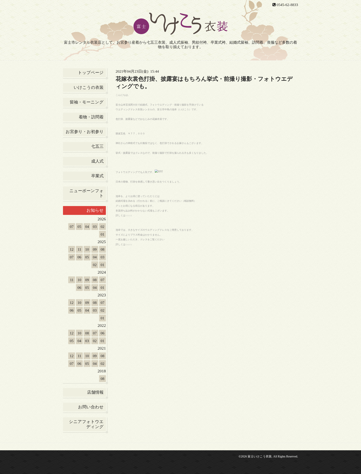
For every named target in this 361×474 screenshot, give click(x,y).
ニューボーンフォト (86, 193)
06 (79, 257)
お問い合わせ (91, 407)
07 (72, 226)
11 (79, 249)
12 (72, 249)
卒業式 (97, 175)
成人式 (97, 161)
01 (102, 234)
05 (79, 226)
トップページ (91, 72)
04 (87, 226)
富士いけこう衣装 (260, 456)
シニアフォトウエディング (86, 424)
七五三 (97, 146)
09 (95, 249)
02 (102, 226)
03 (95, 226)
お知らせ (95, 210)
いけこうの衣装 (89, 87)
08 (102, 249)
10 (87, 249)
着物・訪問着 (91, 117)
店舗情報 (95, 392)
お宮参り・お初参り (85, 131)
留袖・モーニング (87, 102)
